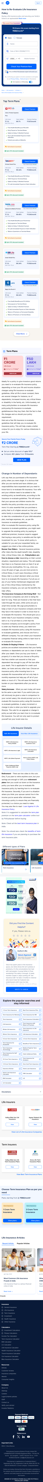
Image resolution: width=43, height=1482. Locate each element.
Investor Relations (8, 1408)
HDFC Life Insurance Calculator (31, 750)
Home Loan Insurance (29, 1068)
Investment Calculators (12, 1330)
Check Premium (30, 109)
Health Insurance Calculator (11, 1350)
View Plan (21, 460)
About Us (5, 1388)
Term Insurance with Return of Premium (29, 1024)
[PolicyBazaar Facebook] (13, 1437)
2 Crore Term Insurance (30, 1039)
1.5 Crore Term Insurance (10, 1064)
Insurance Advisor (8, 1068)
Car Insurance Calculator (10, 1356)
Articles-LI (18, 90)
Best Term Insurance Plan (30, 1010)
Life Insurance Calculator (30, 1034)
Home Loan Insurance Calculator (9, 1073)
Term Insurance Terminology (7, 1048)
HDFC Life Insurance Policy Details (12, 742)
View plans (12, 1221)
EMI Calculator (7, 1078)
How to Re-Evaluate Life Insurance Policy (12, 92)
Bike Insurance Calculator (10, 1359)
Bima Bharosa (10, 1446)
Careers (4, 1394)
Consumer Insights (8, 1379)
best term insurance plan (27, 823)
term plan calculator (22, 815)
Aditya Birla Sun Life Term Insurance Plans (12, 1161)
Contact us (5, 1402)
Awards (4, 1376)
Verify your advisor (8, 1405)
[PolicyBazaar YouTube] (28, 1437)
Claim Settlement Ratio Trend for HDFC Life (12, 766)
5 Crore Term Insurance (10, 1039)
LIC (24, 1078)
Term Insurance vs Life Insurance (29, 1029)
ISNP (3, 1399)
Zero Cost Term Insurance (30, 1064)
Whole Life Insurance (9, 1029)
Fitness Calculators (10, 1333)
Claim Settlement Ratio (30, 1054)
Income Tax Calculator (9, 1336)
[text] (29, 935)
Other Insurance (9, 1322)
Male (10, 38)
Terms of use (24, 79)
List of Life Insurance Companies (29, 1132)
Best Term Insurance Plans (31, 1174)
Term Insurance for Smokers (28, 1059)
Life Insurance (10, 90)
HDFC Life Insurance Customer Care (31, 742)
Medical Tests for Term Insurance (30, 1048)
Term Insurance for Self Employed (10, 1054)
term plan (35, 812)
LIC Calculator (7, 1083)
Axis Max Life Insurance (29, 733)
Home (3, 90)
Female (19, 38)
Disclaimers (6, 1092)
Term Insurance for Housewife (8, 1043)
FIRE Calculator (27, 1073)
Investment (8, 1316)
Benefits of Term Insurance (31, 1043)
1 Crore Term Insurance (10, 1010)
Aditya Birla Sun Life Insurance (12, 1118)
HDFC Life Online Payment (12, 758)
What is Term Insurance (10, 1034)
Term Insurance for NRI (30, 1015)
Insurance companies (9, 1373)
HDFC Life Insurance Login (12, 750)
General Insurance (10, 1307)
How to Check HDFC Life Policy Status (30, 758)
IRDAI (3, 1446)
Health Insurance (10, 1319)
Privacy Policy (15, 79)
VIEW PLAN (12, 373)
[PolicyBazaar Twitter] (18, 1437)
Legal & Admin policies (9, 1396)
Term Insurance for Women (11, 1015)
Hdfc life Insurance (10, 733)
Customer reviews (8, 1371)
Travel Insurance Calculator (11, 1353)
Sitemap (4, 1391)
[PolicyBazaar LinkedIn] (23, 1437)
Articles (4, 1368)
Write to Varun (21, 989)
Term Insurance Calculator (31, 1019)
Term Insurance (8, 868)
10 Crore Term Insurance (10, 1059)
